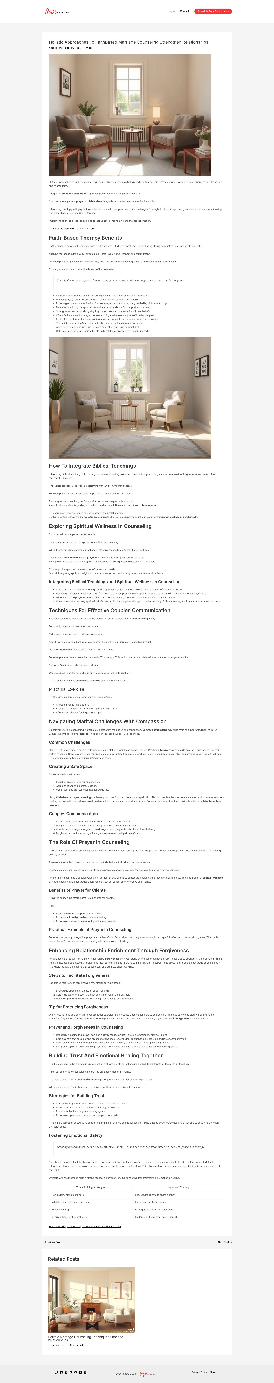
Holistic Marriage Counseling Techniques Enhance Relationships (85, 1226)
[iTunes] (85, 1372)
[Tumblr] (80, 1372)
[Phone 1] (56, 1372)
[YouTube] (75, 1372)
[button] (213, 11)
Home (172, 11)
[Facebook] (61, 1372)
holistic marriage (59, 47)
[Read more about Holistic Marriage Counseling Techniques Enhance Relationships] (91, 1299)
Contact (184, 11)
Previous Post (51, 1242)
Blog (212, 1372)
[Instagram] (66, 1372)
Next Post (225, 1242)
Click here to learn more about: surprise (71, 228)
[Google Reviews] (70, 1372)
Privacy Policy (199, 1372)
